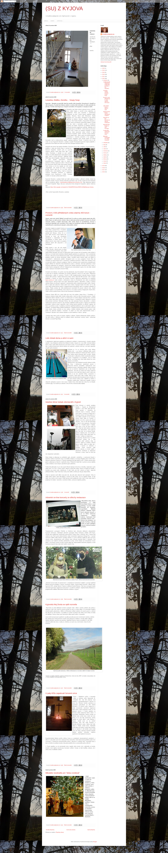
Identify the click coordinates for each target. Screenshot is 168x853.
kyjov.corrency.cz (50, 280)
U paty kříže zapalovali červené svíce (61, 693)
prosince (105, 80)
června (105, 152)
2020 (103, 78)
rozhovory (59, 20)
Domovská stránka (70, 829)
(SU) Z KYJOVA (64, 8)
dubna (105, 157)
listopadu (105, 142)
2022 (103, 74)
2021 (103, 76)
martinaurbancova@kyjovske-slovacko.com (71, 182)
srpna (104, 148)
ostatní (52, 20)
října (104, 144)
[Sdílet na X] (76, 92)
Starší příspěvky (91, 829)
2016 (103, 171)
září (104, 146)
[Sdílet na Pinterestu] (79, 92)
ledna (104, 163)
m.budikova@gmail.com (108, 34)
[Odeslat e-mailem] (73, 92)
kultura (46, 20)
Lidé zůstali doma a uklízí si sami (59, 338)
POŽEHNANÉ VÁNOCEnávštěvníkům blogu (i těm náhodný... (106, 85)
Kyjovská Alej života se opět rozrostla (61, 604)
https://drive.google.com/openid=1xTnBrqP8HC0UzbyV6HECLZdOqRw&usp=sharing (71, 187)
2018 (103, 167)
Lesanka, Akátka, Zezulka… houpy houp (63, 100)
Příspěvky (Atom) (60, 832)
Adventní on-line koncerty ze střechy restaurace (66, 497)
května (105, 155)
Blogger (95, 841)
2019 (103, 165)
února (104, 161)
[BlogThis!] (75, 92)
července (105, 150)
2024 (103, 70)
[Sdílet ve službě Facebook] (78, 92)
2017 (103, 169)
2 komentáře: (67, 92)
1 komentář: (66, 492)
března (105, 159)
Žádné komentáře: (68, 207)
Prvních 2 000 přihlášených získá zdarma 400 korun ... (106, 100)
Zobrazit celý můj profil (106, 62)
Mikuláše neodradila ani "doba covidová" (63, 773)
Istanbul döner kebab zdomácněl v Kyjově (63, 402)
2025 (103, 68)
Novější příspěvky (50, 829)
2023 (103, 72)
